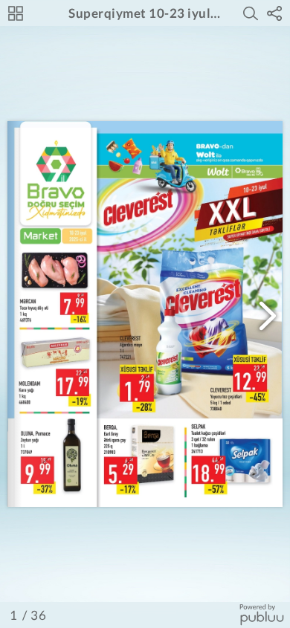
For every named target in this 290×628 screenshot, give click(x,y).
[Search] (250, 13)
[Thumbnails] (15, 13)
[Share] (274, 13)
